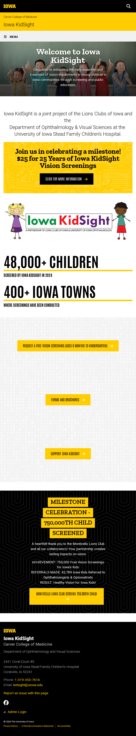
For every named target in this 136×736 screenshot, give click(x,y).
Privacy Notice (11, 726)
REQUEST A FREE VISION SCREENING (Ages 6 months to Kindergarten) (65, 345)
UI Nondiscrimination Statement (38, 726)
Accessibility (63, 726)
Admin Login (17, 712)
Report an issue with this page (26, 693)
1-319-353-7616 (27, 680)
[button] (128, 6)
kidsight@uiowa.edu (28, 685)
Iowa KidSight (19, 24)
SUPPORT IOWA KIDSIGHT (65, 453)
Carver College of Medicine (20, 17)
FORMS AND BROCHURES (65, 399)
